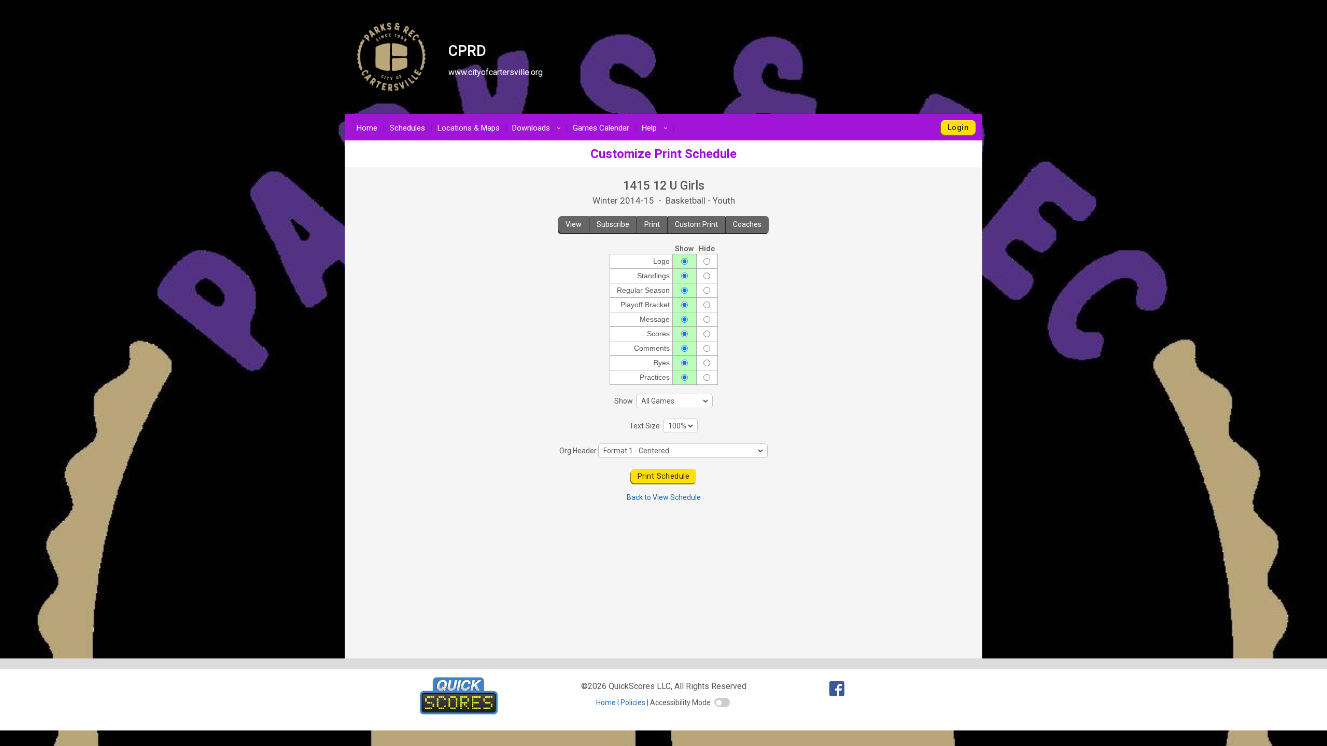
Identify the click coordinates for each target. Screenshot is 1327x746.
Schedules (407, 128)
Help (656, 128)
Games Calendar (601, 128)
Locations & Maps (468, 128)
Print (652, 224)
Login (958, 127)
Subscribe (613, 224)
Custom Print (696, 224)
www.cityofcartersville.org (495, 72)
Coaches (747, 224)
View (574, 224)
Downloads (538, 128)
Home (367, 128)
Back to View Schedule (664, 497)
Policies (632, 702)
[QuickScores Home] (459, 711)
